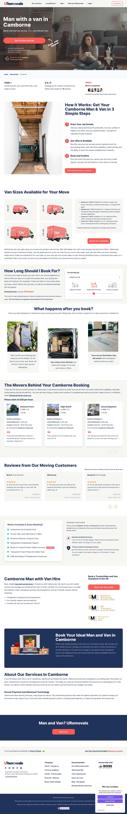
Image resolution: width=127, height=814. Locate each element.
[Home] (13, 3)
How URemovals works (80, 766)
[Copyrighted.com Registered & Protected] (63, 808)
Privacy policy (56, 774)
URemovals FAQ (77, 770)
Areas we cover (77, 778)
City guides (80, 782)
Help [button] (62, 3)
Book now (63, 732)
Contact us (55, 766)
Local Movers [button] (51, 3)
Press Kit (48, 778)
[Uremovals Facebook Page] (5, 768)
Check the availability (99, 241)
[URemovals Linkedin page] (9, 768)
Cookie (47, 774)
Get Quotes (117, 3)
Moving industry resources (82, 786)
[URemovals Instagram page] (17, 768)
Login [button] (90, 3)
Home (6, 74)
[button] (110, 451)
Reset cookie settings (53, 782)
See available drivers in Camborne (79, 171)
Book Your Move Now (104, 587)
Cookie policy (110, 805)
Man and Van (14, 74)
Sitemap (56, 778)
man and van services (24, 584)
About (47, 766)
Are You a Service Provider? (104, 751)
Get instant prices (24, 40)
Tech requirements (79, 774)
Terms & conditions (52, 770)
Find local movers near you (20, 395)
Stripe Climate (35, 751)
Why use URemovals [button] (75, 3)
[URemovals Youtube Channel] (21, 768)
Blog (73, 782)
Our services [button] (36, 3)
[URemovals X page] (13, 768)
